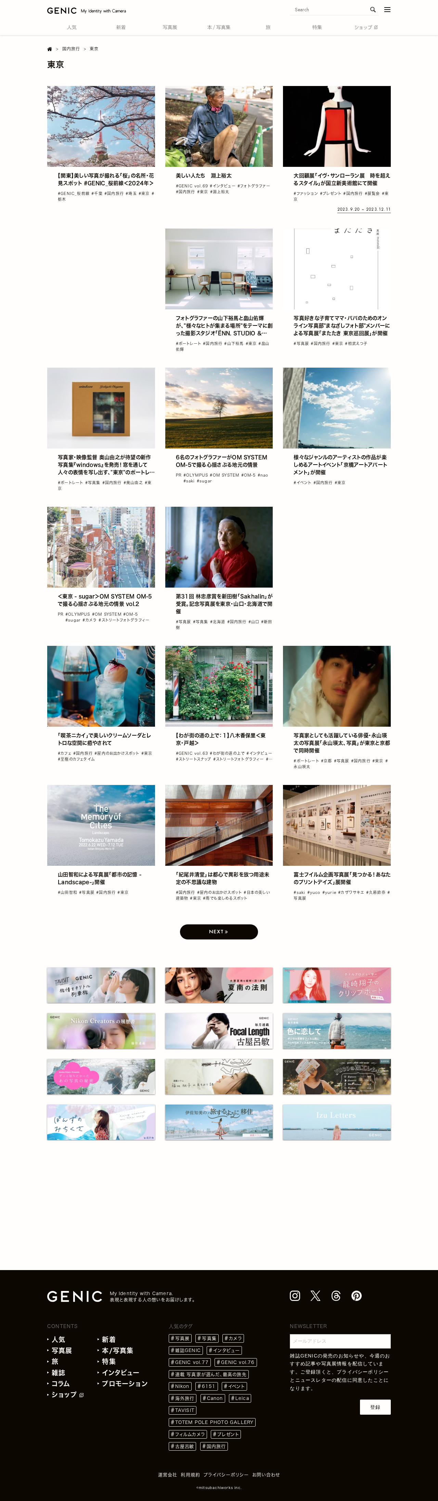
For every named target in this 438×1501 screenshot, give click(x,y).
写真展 (62, 1350)
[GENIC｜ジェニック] (86, 10)
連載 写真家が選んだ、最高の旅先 (211, 1374)
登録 (375, 1407)
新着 (109, 1339)
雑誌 (58, 1372)
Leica (242, 1398)
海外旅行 (185, 1398)
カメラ (235, 1338)
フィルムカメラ (190, 1434)
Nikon (182, 1386)
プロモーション (124, 1383)
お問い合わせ (266, 1475)
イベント (236, 1386)
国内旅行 (216, 1446)
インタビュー (121, 1372)
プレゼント (228, 1434)
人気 (58, 1339)
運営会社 (168, 1475)
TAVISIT (184, 1410)
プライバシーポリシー (363, 1372)
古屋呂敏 (184, 1446)
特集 (109, 1361)
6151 (209, 1386)
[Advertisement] (101, 271)
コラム (61, 1383)
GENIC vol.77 (192, 1362)
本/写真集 (117, 1350)
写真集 (209, 1338)
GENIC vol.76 (238, 1362)
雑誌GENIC (188, 1350)
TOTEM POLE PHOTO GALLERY (214, 1422)
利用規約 (190, 1475)
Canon (215, 1398)
